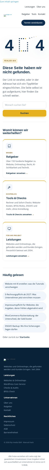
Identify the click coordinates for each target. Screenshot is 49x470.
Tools (34, 14)
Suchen (24, 113)
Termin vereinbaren (33, 22)
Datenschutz (9, 425)
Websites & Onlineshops (15, 380)
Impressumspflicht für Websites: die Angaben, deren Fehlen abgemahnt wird (24, 306)
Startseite (25, 337)
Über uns (41, 6)
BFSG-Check (9, 391)
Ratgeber (26, 14)
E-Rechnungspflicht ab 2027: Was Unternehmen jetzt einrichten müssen (22, 296)
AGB (6, 429)
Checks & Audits (11, 388)
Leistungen (30, 6)
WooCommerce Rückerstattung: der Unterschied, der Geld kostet (21, 317)
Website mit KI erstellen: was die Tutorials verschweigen (24, 285)
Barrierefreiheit (11, 432)
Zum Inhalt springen (9, 1)
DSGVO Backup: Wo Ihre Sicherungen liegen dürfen (22, 328)
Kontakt (41, 14)
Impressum (9, 421)
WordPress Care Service (14, 384)
